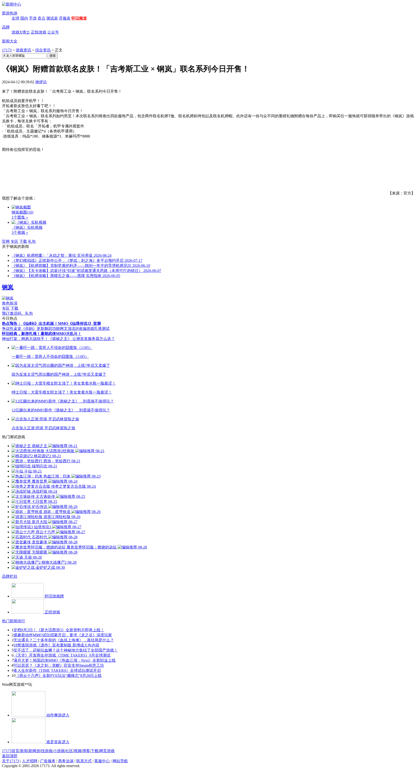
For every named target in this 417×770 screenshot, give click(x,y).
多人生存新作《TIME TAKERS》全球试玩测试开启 (57, 670)
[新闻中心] (11, 4)
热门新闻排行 (13, 621)
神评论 (41, 82)
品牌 (6, 27)
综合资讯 (43, 50)
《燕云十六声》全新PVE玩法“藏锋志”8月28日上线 (58, 675)
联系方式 (84, 761)
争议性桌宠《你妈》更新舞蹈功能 (31, 328)
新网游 (34, 751)
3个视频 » (20, 232)
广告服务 (48, 761)
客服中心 (102, 761)
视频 (78, 751)
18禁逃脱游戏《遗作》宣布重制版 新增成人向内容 (56, 645)
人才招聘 (29, 761)
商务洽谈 (66, 761)
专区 (14, 241)
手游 (33, 18)
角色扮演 (9, 303)
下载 (23, 241)
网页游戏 (107, 751)
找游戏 (46, 751)
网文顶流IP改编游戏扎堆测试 (85, 328)
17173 (7, 50)
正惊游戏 (38, 32)
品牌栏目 (9, 576)
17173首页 (10, 751)
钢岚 (8, 287)
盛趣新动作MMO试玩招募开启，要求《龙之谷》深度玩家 (63, 635)
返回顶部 (9, 756)
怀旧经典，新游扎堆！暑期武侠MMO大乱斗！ (42, 334)
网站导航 (120, 761)
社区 (69, 751)
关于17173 (10, 761)
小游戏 (59, 751)
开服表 (64, 18)
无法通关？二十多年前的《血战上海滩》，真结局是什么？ (64, 640)
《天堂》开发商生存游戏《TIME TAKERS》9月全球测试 (62, 655)
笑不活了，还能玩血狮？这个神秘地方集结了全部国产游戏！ (66, 650)
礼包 (32, 241)
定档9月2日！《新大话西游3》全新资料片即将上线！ (59, 630)
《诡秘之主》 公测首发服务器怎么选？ (81, 339)
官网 (6, 241)
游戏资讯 (23, 50)
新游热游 (9, 13)
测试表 (52, 18)
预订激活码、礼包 (17, 313)
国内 (24, 18)
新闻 (24, 751)
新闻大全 (9, 41)
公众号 (53, 32)
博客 (86, 751)
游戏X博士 (21, 32)
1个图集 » (20, 217)
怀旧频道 (79, 18)
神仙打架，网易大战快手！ (25, 339)
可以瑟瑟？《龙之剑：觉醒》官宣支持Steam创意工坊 (59, 665)
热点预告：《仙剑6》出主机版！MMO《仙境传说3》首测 (51, 323)
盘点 (41, 18)
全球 (15, 18)
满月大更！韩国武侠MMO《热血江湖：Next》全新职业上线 (65, 660)
